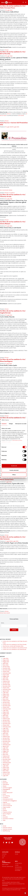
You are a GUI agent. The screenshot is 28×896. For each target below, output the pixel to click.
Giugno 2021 (6, 749)
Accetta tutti (14, 465)
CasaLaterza (6, 784)
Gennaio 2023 (6, 720)
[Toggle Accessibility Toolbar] (25, 893)
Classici (4, 786)
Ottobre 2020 (6, 761)
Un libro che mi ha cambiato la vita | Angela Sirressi (12, 312)
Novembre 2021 (6, 741)
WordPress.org (6, 830)
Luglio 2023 (5, 710)
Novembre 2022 (6, 723)
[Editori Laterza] (6, 2)
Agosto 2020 (6, 764)
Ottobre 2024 (6, 687)
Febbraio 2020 (6, 772)
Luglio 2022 (5, 728)
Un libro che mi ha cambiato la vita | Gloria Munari (12, 223)
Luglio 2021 (5, 748)
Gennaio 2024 (6, 702)
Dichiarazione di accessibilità (18, 869)
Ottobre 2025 (6, 671)
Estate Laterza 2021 (7, 792)
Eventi (4, 794)
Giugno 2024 (6, 694)
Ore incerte (21, 115)
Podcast (5, 810)
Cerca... (2, 623)
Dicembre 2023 (6, 704)
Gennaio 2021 (6, 757)
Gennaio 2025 (6, 683)
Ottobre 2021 (6, 743)
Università (5, 817)
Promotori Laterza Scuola (7, 866)
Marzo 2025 (5, 679)
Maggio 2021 (6, 751)
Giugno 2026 (6, 660)
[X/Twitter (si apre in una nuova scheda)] (6, 843)
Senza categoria (7, 813)
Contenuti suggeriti (7, 787)
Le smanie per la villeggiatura (10, 800)
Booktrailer (5, 783)
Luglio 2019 (5, 775)
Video (4, 820)
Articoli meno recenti (5, 613)
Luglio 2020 (5, 765)
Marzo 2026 (5, 665)
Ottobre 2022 (6, 725)
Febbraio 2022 (6, 736)
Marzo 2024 (5, 699)
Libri (3, 857)
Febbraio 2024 (6, 700)
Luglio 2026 (5, 658)
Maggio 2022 (6, 731)
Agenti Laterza (5, 864)
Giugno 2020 (6, 767)
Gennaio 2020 (6, 774)
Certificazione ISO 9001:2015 (11, 889)
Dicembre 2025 (6, 668)
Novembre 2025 (6, 670)
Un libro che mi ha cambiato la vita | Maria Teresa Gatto (12, 478)
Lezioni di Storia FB (7, 805)
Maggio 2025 (6, 676)
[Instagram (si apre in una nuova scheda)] (9, 843)
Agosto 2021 (6, 746)
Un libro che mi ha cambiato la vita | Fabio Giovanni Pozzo (12, 7)
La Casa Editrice (18, 863)
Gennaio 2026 (6, 666)
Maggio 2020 (6, 769)
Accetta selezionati (14, 470)
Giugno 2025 (6, 674)
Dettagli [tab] (11, 423)
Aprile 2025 (5, 678)
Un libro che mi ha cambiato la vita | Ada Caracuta (12, 538)
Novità (4, 809)
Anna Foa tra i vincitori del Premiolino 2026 (14, 124)
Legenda (5, 802)
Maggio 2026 (6, 661)
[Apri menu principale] (25, 2)
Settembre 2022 (7, 726)
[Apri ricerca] (23, 2)
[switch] (24, 451)
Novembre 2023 (6, 705)
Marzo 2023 (5, 717)
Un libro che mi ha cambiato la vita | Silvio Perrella (12, 53)
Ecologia (5, 791)
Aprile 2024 (5, 697)
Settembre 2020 (7, 762)
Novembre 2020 (7, 759)
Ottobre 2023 (6, 707)
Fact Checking (6, 796)
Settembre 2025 (7, 673)
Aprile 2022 (5, 733)
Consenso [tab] (4, 423)
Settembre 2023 (7, 709)
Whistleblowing (18, 867)
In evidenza (12, 192)
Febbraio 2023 (6, 718)
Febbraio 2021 (6, 756)
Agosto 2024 (6, 691)
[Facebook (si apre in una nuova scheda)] (3, 843)
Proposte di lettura (7, 812)
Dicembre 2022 (6, 722)
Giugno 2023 (6, 712)
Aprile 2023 (5, 715)
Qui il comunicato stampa (6, 190)
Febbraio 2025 (6, 681)
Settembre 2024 (7, 689)
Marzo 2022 (5, 735)
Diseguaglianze (6, 789)
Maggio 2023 (6, 713)
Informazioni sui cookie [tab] (20, 423)
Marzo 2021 (5, 754)
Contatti (16, 865)
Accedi (4, 826)
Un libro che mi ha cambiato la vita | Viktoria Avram (12, 195)
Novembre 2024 (6, 686)
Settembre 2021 (6, 744)
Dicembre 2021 (6, 739)
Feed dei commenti (7, 829)
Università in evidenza (8, 818)
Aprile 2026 (5, 663)
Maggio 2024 (6, 696)
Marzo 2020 (5, 770)
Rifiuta (14, 474)
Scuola (3, 855)
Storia (4, 815)
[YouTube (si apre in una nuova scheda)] (12, 843)
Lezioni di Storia (6, 804)
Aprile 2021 (5, 752)
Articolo (6, 50)
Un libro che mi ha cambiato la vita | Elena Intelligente (12, 360)
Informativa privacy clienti (7, 888)
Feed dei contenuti (7, 827)
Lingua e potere (6, 807)
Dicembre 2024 (6, 684)
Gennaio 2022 (6, 738)
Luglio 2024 (5, 692)
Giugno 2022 (6, 730)
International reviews (8, 799)
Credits (18, 889)
